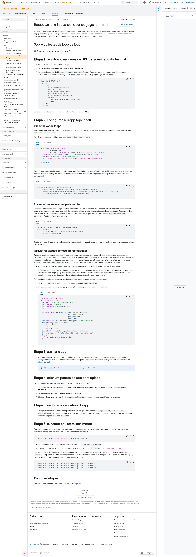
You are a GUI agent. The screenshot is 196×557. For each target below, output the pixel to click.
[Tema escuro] (130, 79)
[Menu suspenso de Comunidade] (89, 2)
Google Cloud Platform (88, 544)
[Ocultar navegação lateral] (25, 553)
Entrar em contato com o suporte (125, 520)
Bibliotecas (33, 530)
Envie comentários (126, 25)
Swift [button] (37, 142)
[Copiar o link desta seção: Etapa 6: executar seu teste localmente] (94, 424)
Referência (69, 13)
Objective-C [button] (47, 142)
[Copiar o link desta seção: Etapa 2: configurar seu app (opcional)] (93, 120)
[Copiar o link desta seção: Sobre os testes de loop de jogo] (83, 44)
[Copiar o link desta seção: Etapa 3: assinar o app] (69, 352)
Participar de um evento (79, 533)
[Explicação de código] (127, 79)
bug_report (188, 8)
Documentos (66, 2)
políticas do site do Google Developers (93, 504)
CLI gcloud (77, 484)
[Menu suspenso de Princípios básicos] (29, 13)
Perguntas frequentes (121, 536)
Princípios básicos (20, 13)
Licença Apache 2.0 (54, 504)
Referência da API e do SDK (39, 523)
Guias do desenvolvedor (38, 520)
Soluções (48, 2)
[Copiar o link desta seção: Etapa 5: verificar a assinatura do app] (91, 405)
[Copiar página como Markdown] (103, 25)
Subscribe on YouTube (79, 530)
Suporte (96, 2)
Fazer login (190, 2)
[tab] (37, 142)
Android (55, 544)
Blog (166, 2)
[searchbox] (13, 19)
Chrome (65, 544)
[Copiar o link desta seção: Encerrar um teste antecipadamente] (82, 204)
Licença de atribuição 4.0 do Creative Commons (104, 502)
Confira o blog (76, 520)
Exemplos (79, 13)
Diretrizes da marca (120, 533)
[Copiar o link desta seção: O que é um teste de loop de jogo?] (72, 51)
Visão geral (6, 13)
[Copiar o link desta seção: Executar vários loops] (63, 126)
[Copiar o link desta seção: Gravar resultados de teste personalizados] (89, 251)
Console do (61, 484)
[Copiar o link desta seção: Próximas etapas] (60, 478)
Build (22, 2)
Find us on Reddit (77, 523)
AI (34, 13)
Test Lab (25, 9)
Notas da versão (119, 530)
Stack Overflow (119, 523)
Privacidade (47, 553)
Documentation (9, 9)
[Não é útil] (133, 19)
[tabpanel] (84, 156)
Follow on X (75, 526)
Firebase (36, 19)
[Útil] (130, 19)
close (194, 8)
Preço (57, 2)
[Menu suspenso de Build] (26, 2)
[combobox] (131, 2)
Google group (118, 526)
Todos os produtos (106, 544)
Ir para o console (177, 2)
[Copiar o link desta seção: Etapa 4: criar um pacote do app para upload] (102, 378)
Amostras (33, 526)
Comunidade (82, 2)
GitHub (32, 533)
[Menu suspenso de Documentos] (73, 2)
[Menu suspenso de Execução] (40, 2)
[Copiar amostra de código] (133, 79)
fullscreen (191, 8)
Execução (34, 2)
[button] (12, 35)
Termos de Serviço (36, 553)
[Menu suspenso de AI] (37, 13)
